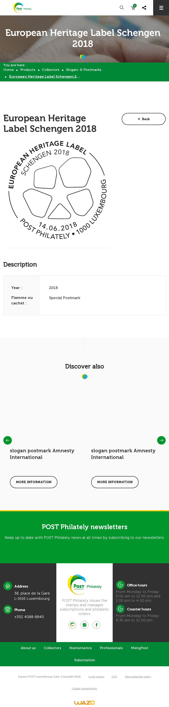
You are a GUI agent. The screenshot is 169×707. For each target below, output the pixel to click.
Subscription (84, 660)
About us (28, 648)
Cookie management (84, 688)
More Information (33, 482)
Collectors (50, 70)
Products (27, 70)
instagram (84, 625)
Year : (16, 287)
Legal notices (96, 676)
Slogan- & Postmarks (83, 70)
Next (161, 440)
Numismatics (80, 648)
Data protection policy (138, 676)
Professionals (111, 648)
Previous (7, 440)
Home (8, 70)
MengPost (139, 648)
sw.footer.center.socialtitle (72, 625)
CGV (114, 676)
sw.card (135, 6)
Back (146, 119)
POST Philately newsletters (84, 527)
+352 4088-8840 (29, 617)
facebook (97, 625)
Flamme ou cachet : (22, 300)
